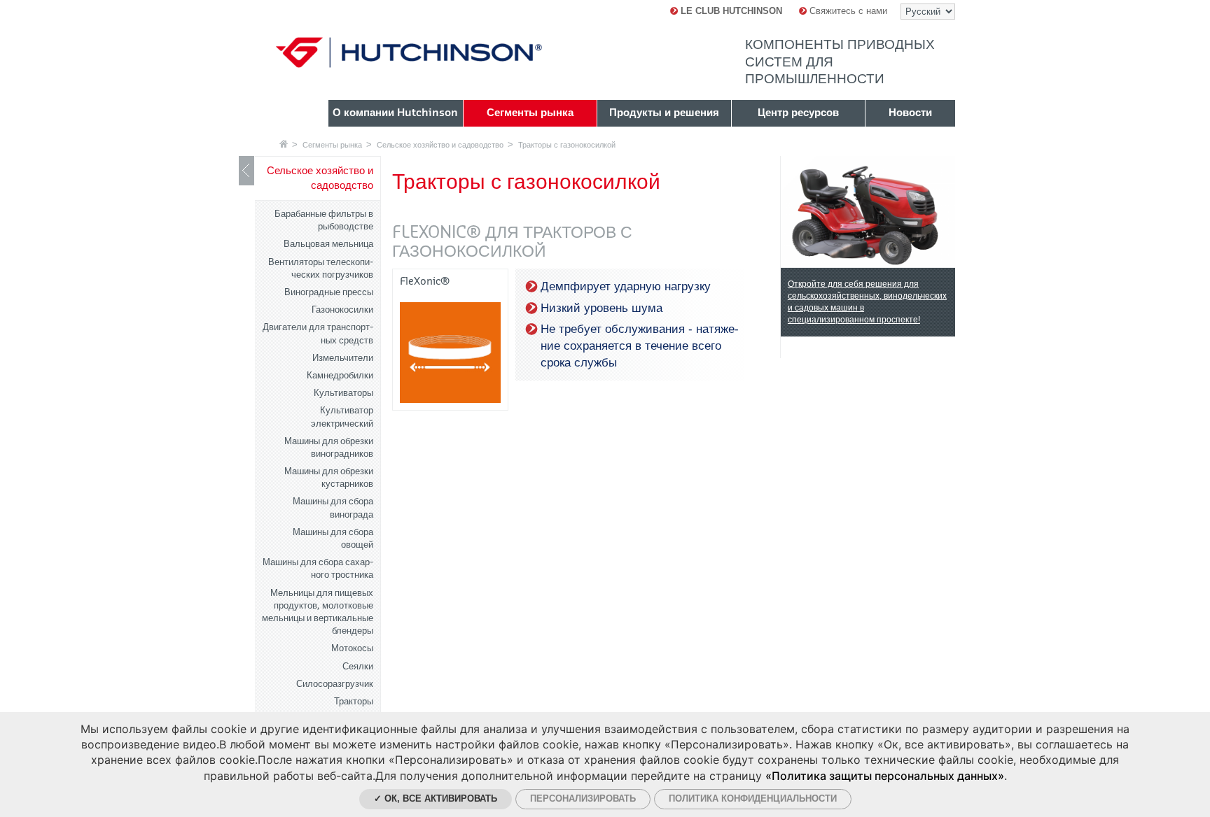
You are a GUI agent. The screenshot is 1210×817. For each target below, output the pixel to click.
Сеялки (357, 666)
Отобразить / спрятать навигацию (246, 170)
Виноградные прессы (328, 292)
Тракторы (353, 701)
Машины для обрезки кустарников (328, 477)
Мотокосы (352, 648)
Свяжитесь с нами (847, 11)
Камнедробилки (340, 375)
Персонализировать (583, 798)
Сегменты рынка (332, 145)
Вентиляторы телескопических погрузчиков (320, 268)
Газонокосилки (342, 309)
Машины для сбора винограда (333, 507)
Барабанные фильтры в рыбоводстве (323, 220)
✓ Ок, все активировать (435, 798)
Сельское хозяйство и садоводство (440, 145)
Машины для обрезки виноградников (328, 447)
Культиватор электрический (342, 416)
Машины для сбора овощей (333, 538)
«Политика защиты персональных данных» (884, 776)
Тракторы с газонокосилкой (567, 145)
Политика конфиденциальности (753, 798)
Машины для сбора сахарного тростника (318, 568)
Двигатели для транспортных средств (318, 333)
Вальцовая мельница (328, 243)
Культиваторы (343, 392)
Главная (283, 144)
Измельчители (342, 357)
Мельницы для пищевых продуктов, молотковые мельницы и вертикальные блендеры (317, 612)
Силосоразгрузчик (334, 683)
